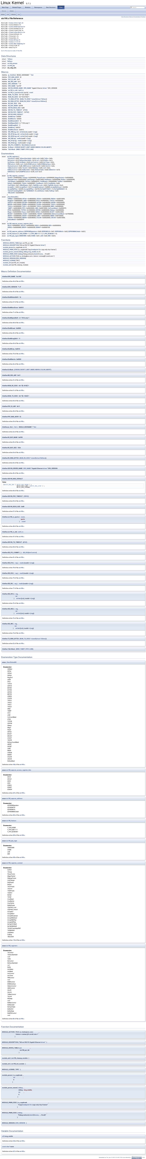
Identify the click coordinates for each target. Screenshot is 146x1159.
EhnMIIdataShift (13, 121)
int (24, 247)
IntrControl (31, 145)
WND (18, 149)
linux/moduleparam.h (16, 26)
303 (14, 857)
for (40, 249)
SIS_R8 (10, 138)
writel (22, 136)
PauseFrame (41, 177)
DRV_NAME (11, 86)
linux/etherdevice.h (16, 32)
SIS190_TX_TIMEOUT (15, 110)
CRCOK (53, 217)
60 (13, 490)
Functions (143, 17)
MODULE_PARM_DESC (10, 249)
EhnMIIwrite (12, 119)
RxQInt (63, 179)
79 (13, 578)
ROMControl (32, 164)
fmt (14, 75)
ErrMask (11, 147)
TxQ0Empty (43, 181)
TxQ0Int (59, 181)
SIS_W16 (11, 134)
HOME (33, 236)
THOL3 (53, 204)
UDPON (37, 210)
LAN (41, 236)
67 (13, 302)
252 (14, 815)
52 (13, 643)
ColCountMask (53, 208)
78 (13, 567)
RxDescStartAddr (25, 160)
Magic (10, 212)
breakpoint (35, 249)
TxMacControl (12, 168)
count (21, 92)
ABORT (48, 147)
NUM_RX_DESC (13, 97)
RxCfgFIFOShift (45, 189)
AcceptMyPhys (12, 189)
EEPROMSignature (31, 231)
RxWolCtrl (52, 170)
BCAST (52, 212)
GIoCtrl (47, 166)
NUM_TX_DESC (13, 94)
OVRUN (17, 147)
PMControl (11, 164)
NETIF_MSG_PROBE (23, 484)
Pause (24, 212)
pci (21, 243)
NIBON (38, 147)
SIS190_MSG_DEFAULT (15, 114)
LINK (31, 149)
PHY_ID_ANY (12, 79)
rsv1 (37, 160)
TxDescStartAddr (25, 158)
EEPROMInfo (59, 231)
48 (13, 526)
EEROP (24, 227)
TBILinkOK (11, 193)
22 (13, 432)
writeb (22, 132)
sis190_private (12, 63)
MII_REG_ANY (12, 81)
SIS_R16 (10, 140)
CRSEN (24, 204)
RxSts (46, 160)
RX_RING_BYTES (13, 101)
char (7, 1146)
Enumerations (137, 17)
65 (13, 333)
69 (13, 343)
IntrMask (23, 162)
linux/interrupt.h (16, 23)
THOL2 (10, 206)
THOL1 (24, 206)
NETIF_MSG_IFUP (35, 486)
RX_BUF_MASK (13, 105)
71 (13, 312)
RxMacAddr (26, 170)
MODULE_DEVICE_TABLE (11, 243)
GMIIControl (27, 166)
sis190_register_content (15, 176)
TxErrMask (11, 149)
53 (13, 463)
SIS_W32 (11, 136)
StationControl (13, 166)
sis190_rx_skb (12, 90)
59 (13, 501)
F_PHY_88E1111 (35, 233)
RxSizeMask (12, 219)
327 (14, 1151)
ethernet (13, 14)
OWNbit (10, 199)
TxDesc (9, 59)
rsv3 (44, 168)
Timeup (24, 177)
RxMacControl (12, 170)
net (8, 14)
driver (45, 88)
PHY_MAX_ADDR (13, 77)
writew (22, 134)
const (4, 1146)
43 (13, 291)
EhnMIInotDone (13, 130)
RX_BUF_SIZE (12, 103)
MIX (49, 236)
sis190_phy (11, 65)
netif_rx (21, 90)
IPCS (37, 200)
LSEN (24, 200)
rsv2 (21, 164)
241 (14, 793)
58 (13, 547)
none (41, 254)
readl (19, 143)
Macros (131, 17)
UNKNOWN (22, 236)
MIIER (33, 147)
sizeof (34, 99)
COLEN (38, 204)
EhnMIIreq (11, 127)
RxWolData (11, 171)
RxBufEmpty (24, 185)
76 (13, 618)
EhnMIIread (11, 116)
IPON (9, 210)
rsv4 (36, 171)
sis (19, 14)
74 (13, 633)
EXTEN (39, 202)
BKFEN (10, 204)
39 (13, 421)
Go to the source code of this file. (11, 51)
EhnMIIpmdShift (13, 123)
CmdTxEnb (11, 185)
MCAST (10, 214)
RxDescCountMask (58, 214)
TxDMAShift (30, 191)
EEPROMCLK (46, 231)
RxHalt (10, 183)
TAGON (39, 214)
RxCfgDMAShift (59, 189)
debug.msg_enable (30, 252)
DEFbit (37, 212)
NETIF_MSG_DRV (9, 484)
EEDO (37, 225)
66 (13, 364)
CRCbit (38, 199)
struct (39, 99)
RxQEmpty (47, 179)
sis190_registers (12, 156)
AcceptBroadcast (38, 187)
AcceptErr (11, 187)
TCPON (23, 210)
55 (13, 442)
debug (21, 252)
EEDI (49, 225)
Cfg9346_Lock (37, 185)
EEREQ (10, 227)
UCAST (24, 214)
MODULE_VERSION (9, 258)
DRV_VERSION (12, 84)
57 (13, 511)
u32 (3, 1136)
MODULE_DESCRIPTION (11, 245)
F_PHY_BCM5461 (48, 233)
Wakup (52, 210)
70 (13, 354)
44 (13, 281)
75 (13, 603)
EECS (9, 225)
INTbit (24, 199)
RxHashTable (39, 170)
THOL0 (38, 206)
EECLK (23, 225)
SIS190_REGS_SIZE (14, 108)
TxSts (46, 158)
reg (14, 132)
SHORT (23, 147)
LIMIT (28, 147)
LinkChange (31, 179)
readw (20, 140)
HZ (26, 110)
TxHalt (24, 183)
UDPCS (10, 202)
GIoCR (38, 166)
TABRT (23, 149)
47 (13, 536)
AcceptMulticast (56, 187)
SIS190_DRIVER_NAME (15, 88)
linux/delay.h (14, 40)
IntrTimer (46, 162)
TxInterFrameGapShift (15, 191)
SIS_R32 (10, 143)
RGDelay (35, 168)
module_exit (7, 265)
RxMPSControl (25, 171)
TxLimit (24, 168)
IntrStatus (11, 162)
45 (13, 473)
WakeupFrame (12, 179)
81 (13, 557)
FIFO (27, 149)
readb (19, 138)
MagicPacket (59, 177)
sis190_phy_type (12, 236)
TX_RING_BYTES (13, 99)
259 (14, 835)
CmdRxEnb (51, 183)
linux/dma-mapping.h (16, 43)
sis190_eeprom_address (15, 231)
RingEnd (10, 200)
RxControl (11, 160)
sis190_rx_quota (13, 92)
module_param (8, 247)
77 (13, 588)
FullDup (51, 191)
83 (13, 1019)
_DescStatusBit (12, 197)
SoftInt (10, 177)
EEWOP (38, 227)
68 (13, 322)
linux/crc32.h (14, 42)
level (35, 254)
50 (13, 401)
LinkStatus (40, 191)
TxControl (11, 158)
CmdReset (39, 183)
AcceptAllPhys (29, 189)
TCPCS (51, 200)
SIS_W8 (10, 132)
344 (14, 1141)
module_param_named (10, 252)
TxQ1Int (27, 181)
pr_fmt (10, 75)
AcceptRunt (23, 187)
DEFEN (53, 202)
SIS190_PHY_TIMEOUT (15, 112)
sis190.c (21, 281)
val (17, 132)
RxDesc (9, 61)
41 (13, 380)
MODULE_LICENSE (9, 260)
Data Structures (125, 17)
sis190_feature (12, 233)
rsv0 (37, 158)
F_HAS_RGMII (22, 233)
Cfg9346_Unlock (52, 185)
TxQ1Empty (11, 181)
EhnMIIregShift (13, 125)
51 (13, 390)
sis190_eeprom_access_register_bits (19, 223)
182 (14, 764)
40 (13, 411)
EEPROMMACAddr (74, 231)
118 (14, 940)
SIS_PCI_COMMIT (14, 145)
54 (13, 452)
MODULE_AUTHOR (9, 256)
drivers (3, 14)
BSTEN (24, 202)
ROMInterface (45, 164)
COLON (43, 147)
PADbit (53, 199)
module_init (7, 262)
